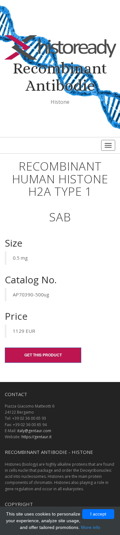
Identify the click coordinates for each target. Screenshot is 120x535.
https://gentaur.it (36, 436)
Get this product (43, 355)
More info (90, 527)
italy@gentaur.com (34, 430)
